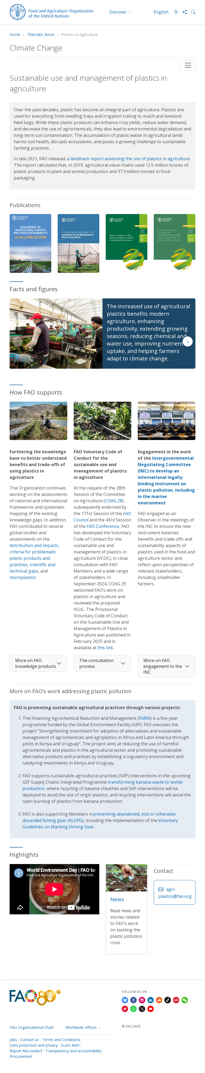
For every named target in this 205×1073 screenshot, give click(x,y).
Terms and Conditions (61, 1039)
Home (15, 34)
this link (105, 648)
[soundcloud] (159, 999)
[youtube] (150, 1009)
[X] (142, 1009)
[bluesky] (125, 999)
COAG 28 (113, 501)
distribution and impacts (34, 545)
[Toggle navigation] (187, 65)
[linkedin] (150, 999)
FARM (144, 718)
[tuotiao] (176, 999)
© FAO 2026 (131, 1026)
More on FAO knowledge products (35, 663)
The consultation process (96, 663)
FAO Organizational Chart (32, 1027)
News (117, 899)
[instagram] (142, 999)
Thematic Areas (40, 34)
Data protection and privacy (34, 1045)
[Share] (182, 12)
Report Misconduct (26, 1050)
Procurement (21, 1056)
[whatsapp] (133, 1009)
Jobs (13, 1039)
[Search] (191, 12)
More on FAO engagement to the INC (162, 666)
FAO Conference (103, 526)
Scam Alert (70, 1045)
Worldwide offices (82, 1027)
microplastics (23, 577)
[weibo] (125, 1009)
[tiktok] (167, 999)
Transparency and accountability (73, 1050)
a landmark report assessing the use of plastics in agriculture (128, 159)
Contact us (29, 1039)
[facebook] (133, 999)
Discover (118, 12)
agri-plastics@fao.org (175, 892)
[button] (188, 341)
